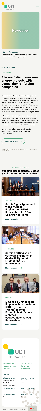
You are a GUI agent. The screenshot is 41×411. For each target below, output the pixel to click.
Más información (11, 219)
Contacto (6, 369)
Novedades (13, 52)
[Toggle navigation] (37, 6)
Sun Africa (25, 366)
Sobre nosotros (26, 363)
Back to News (9, 68)
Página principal (8, 363)
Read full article (11, 141)
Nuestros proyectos (10, 366)
